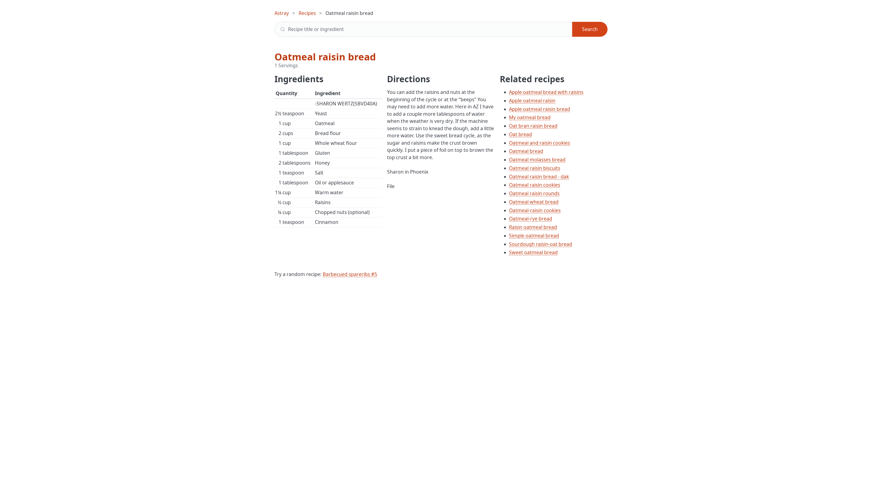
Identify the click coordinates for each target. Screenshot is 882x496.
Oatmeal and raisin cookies (539, 143)
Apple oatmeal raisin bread (539, 109)
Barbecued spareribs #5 (350, 274)
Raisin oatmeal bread (533, 227)
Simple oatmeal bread (534, 235)
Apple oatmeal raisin (532, 100)
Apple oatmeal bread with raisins (546, 92)
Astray (281, 13)
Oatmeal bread (526, 151)
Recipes (307, 13)
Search (590, 29)
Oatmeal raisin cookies (534, 185)
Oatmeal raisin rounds (534, 193)
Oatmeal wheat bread (534, 202)
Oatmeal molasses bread (537, 159)
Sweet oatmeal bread (533, 252)
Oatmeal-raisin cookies (535, 210)
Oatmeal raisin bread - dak (539, 176)
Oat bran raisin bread (533, 126)
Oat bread (520, 134)
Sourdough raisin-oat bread (540, 244)
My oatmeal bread (530, 117)
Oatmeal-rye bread (530, 218)
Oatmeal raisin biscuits (534, 168)
